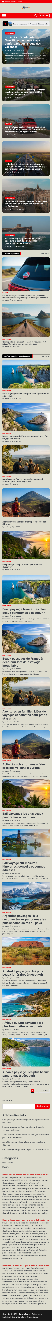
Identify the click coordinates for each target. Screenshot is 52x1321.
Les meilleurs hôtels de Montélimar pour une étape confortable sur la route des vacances (23, 41)
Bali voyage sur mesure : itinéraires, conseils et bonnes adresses (23, 866)
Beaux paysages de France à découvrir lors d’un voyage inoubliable (25, 437)
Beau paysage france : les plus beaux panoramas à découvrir (25, 394)
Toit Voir (44, 356)
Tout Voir (44, 253)
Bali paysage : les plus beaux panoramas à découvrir (22, 565)
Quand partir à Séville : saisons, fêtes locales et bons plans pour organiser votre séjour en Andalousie (26, 203)
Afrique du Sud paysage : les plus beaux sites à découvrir (22, 1024)
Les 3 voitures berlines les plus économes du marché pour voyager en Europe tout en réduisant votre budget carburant (25, 129)
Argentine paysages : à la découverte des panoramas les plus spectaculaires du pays (24, 919)
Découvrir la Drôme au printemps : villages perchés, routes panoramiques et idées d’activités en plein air (25, 92)
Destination (6, 339)
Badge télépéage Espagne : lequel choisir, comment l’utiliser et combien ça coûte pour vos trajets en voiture (25, 296)
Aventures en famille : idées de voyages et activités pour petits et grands (22, 480)
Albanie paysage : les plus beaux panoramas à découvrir (25, 1073)
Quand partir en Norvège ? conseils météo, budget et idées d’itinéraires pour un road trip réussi (24, 343)
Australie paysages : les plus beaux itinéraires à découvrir (22, 972)
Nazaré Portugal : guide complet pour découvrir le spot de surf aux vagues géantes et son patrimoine (22, 240)
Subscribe (44, 15)
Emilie (6, 300)
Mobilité (5, 293)
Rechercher (8, 1100)
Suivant (44, 1090)
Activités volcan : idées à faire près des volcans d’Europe (25, 523)
